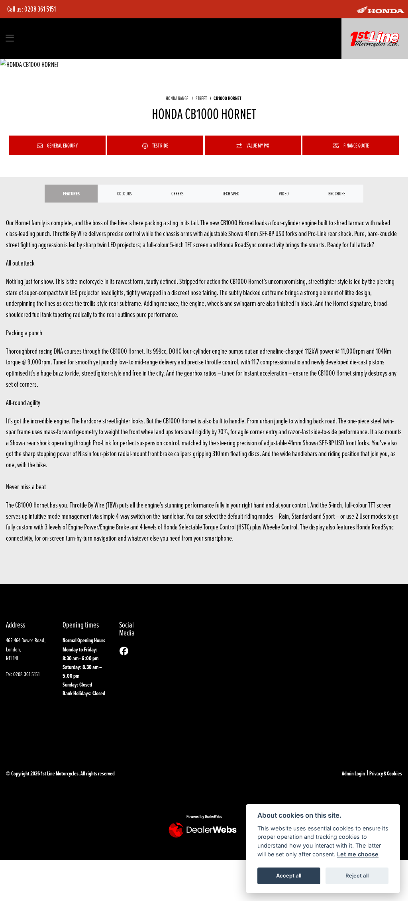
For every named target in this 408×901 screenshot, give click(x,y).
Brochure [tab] (336, 193)
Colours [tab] (124, 193)
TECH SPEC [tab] (230, 193)
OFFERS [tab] (177, 193)
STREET (201, 98)
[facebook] (126, 651)
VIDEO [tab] (284, 193)
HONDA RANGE (177, 98)
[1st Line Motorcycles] (375, 38)
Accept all (288, 875)
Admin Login (353, 773)
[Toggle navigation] (10, 38)
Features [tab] (71, 193)
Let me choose (358, 854)
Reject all (357, 875)
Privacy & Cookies (385, 773)
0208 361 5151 (40, 9)
